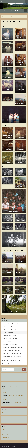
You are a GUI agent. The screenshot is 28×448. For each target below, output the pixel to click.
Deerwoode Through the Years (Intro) (11, 323)
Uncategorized (5, 420)
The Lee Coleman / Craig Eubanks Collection (12, 350)
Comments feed (5, 434)
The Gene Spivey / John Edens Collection (11, 353)
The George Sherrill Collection (9, 363)
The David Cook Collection (8, 326)
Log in (3, 429)
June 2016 (4, 412)
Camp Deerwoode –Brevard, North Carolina (12, 10)
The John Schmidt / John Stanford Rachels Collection (12, 357)
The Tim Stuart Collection (8, 332)
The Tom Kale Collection (7, 341)
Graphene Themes (11, 446)
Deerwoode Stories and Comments (10, 378)
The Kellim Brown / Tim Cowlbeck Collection (12, 360)
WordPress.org (5, 437)
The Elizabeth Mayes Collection (9, 338)
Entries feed (5, 432)
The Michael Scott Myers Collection (10, 329)
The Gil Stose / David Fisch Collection (10, 344)
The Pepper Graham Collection (9, 335)
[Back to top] (25, 445)
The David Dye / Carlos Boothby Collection (12, 347)
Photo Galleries (12, 16)
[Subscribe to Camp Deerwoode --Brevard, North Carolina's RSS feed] (1, 1)
